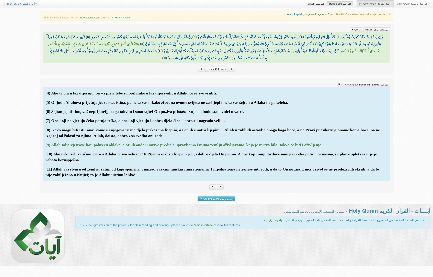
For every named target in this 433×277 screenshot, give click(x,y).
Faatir (377, 29)
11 (165, 58)
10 (160, 51)
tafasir (316, 3)
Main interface (122, 17)
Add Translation (217, 198)
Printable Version (375, 3)
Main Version (412, 3)
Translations (340, 3)
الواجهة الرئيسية (295, 14)
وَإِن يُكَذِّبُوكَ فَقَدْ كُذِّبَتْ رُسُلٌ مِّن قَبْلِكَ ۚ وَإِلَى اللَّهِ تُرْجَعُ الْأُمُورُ (344, 37)
